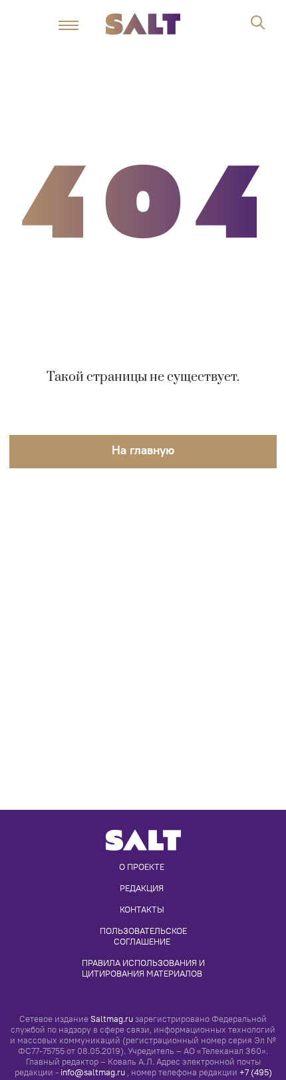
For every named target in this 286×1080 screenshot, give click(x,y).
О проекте (141, 866)
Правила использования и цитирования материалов (144, 968)
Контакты (142, 909)
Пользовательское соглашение (144, 936)
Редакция (142, 888)
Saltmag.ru (111, 1019)
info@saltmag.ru (93, 1072)
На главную (143, 450)
